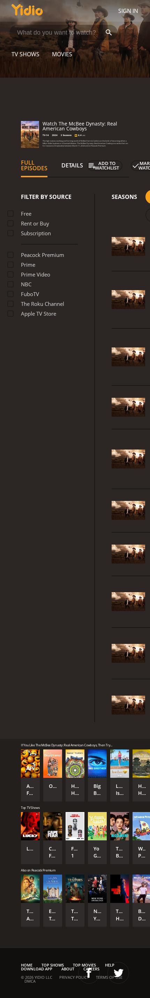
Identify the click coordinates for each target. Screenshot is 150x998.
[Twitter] (118, 973)
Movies (62, 54)
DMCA (30, 981)
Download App (36, 968)
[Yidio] (27, 11)
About (67, 968)
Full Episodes (34, 165)
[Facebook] (89, 973)
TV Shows (25, 54)
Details (72, 165)
